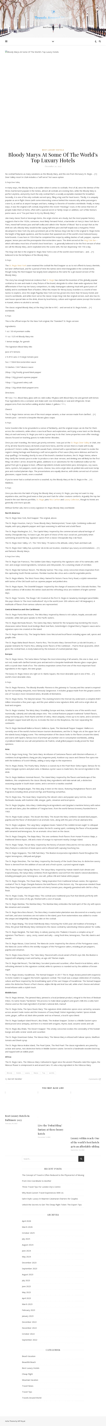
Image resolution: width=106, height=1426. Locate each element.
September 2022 (29, 1339)
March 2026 (27, 1227)
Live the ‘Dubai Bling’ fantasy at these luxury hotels (50, 1129)
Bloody (9, 1073)
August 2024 (27, 1244)
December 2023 (29, 1262)
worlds (51, 1073)
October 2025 (28, 1233)
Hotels (18, 1073)
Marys (36, 1073)
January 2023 (28, 1316)
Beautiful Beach (29, 1362)
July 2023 (26, 1280)
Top (43, 1073)
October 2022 (28, 1334)
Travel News (27, 1386)
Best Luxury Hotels (53, 150)
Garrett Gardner (15, 1079)
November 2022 (29, 1328)
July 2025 (26, 1239)
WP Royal (21, 1421)
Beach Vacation (28, 1356)
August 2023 (27, 1274)
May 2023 (26, 1292)
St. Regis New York (17, 265)
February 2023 (28, 1310)
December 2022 (29, 1322)
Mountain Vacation (30, 1380)
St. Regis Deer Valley (80, 442)
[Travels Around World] (53, 16)
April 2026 (26, 1221)
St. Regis (51, 280)
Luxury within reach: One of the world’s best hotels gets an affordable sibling (85, 1142)
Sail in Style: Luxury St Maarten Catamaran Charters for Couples (50, 1198)
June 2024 (26, 1250)
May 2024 (26, 1256)
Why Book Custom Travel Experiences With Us (42, 1192)
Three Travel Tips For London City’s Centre (41, 1186)
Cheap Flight (27, 1374)
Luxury (27, 1073)
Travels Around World (31, 1397)
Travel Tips (27, 1391)
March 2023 (27, 1304)
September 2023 (29, 1268)
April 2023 (26, 1298)
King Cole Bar (90, 240)
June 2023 (26, 1286)
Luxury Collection (71, 499)
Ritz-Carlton (54, 499)
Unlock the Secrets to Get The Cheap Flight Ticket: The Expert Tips (52, 1204)
